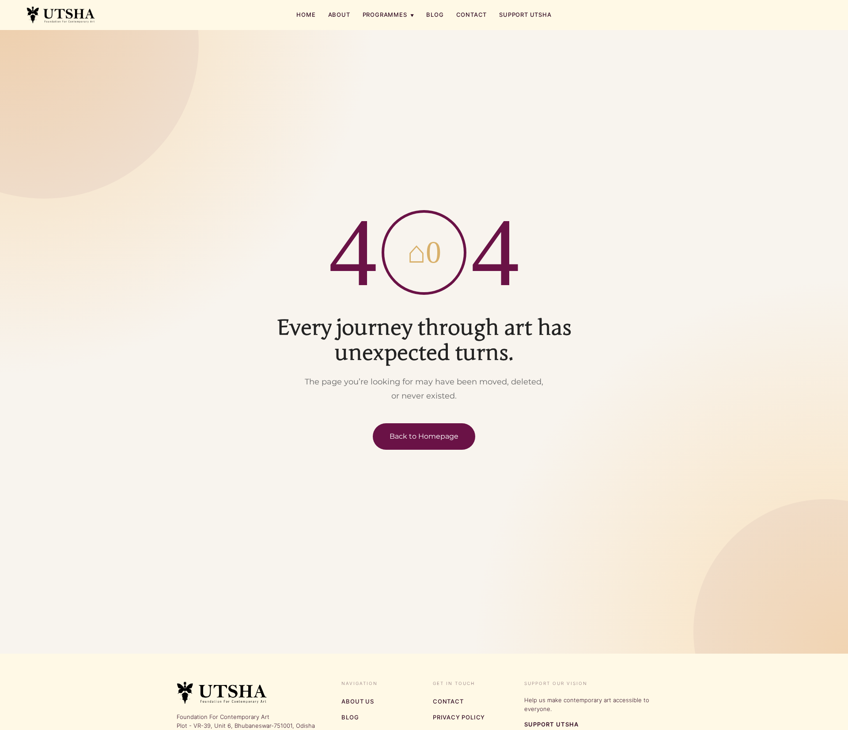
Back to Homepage (424, 436)
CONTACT (471, 14)
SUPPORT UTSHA (525, 14)
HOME (305, 14)
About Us (357, 701)
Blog (350, 717)
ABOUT (339, 14)
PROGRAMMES (388, 14)
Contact (448, 701)
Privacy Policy (459, 717)
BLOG (434, 14)
